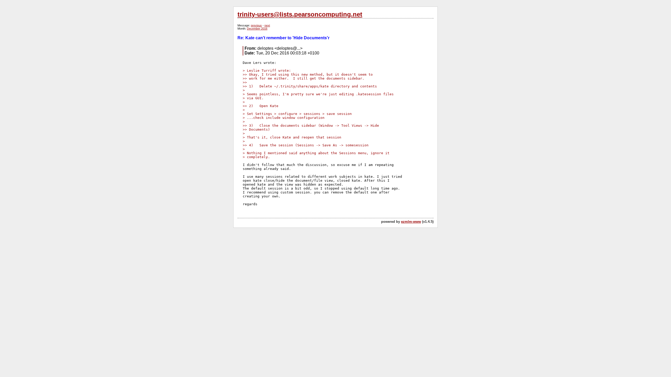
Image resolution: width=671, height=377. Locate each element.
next (267, 25)
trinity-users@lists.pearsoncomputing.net (299, 14)
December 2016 (257, 28)
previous (256, 25)
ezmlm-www (411, 222)
